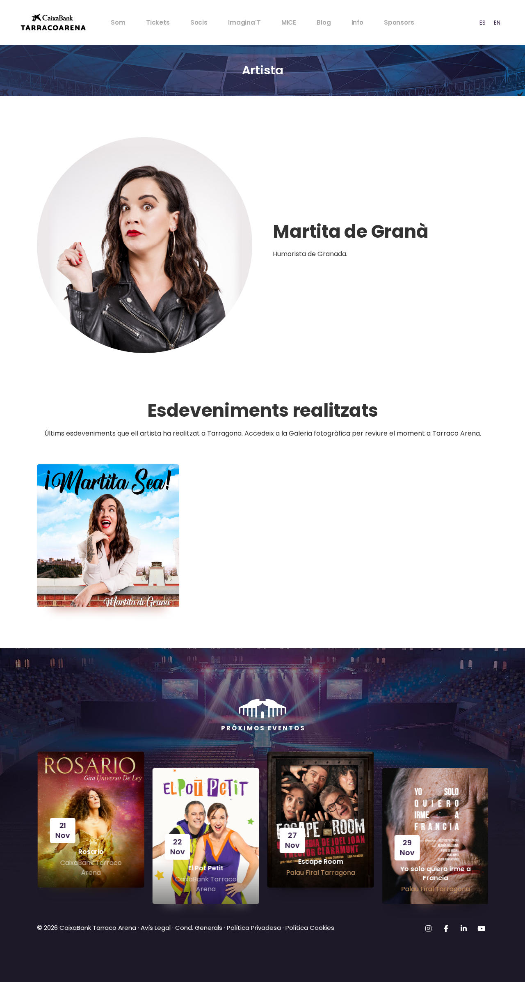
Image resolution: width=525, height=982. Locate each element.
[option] (482, 22)
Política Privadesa (254, 927)
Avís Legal (156, 927)
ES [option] (482, 22)
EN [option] (497, 22)
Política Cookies (309, 927)
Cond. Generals (198, 927)
